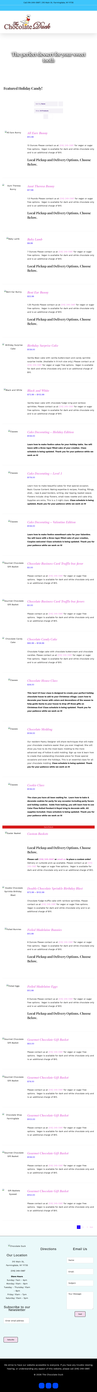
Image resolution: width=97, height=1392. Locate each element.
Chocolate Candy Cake (42, 639)
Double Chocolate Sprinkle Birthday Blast (55, 888)
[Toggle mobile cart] (88, 15)
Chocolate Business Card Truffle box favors (56, 601)
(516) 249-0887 (46, 859)
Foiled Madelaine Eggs (42, 986)
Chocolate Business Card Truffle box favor (55, 563)
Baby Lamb (34, 239)
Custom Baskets (37, 833)
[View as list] (50, 116)
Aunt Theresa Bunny (40, 186)
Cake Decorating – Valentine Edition (51, 522)
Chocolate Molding (40, 729)
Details (8, 190)
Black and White (38, 390)
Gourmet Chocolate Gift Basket (48, 1039)
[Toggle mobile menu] (92, 15)
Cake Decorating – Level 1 (44, 473)
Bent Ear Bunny (37, 292)
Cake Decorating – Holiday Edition (50, 432)
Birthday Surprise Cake (42, 345)
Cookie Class (35, 785)
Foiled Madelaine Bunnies (44, 929)
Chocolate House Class (42, 680)
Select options (13, 185)
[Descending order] (60, 103)
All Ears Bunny (37, 133)
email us (61, 859)
